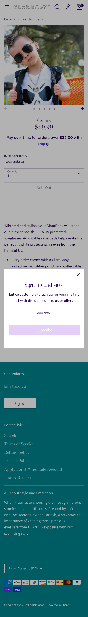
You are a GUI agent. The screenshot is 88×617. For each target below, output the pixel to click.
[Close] (78, 274)
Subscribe (44, 329)
